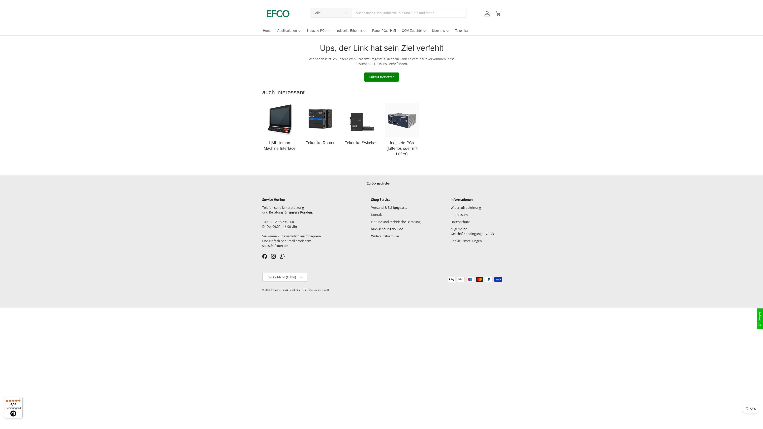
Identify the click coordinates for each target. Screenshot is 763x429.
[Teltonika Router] (320, 120)
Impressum (459, 215)
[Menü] (20, 399)
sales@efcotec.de (275, 245)
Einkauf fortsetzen (381, 77)
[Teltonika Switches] (361, 120)
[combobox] (388, 12)
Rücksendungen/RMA (387, 229)
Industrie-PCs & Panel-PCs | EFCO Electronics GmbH (300, 290)
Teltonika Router (320, 143)
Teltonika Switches (361, 143)
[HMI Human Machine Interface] (279, 120)
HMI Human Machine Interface (279, 146)
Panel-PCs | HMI (384, 30)
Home (267, 30)
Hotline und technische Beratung (396, 222)
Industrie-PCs (316, 30)
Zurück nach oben (379, 183)
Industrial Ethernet (349, 30)
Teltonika (461, 30)
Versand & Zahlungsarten (390, 207)
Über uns (438, 30)
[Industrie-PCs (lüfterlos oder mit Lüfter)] (402, 120)
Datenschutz (460, 222)
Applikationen (287, 30)
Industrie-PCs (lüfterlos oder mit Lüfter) (401, 148)
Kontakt (377, 215)
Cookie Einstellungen (466, 241)
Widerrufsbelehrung (466, 207)
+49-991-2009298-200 (278, 222)
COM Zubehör (412, 30)
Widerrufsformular (385, 236)
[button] (498, 13)
